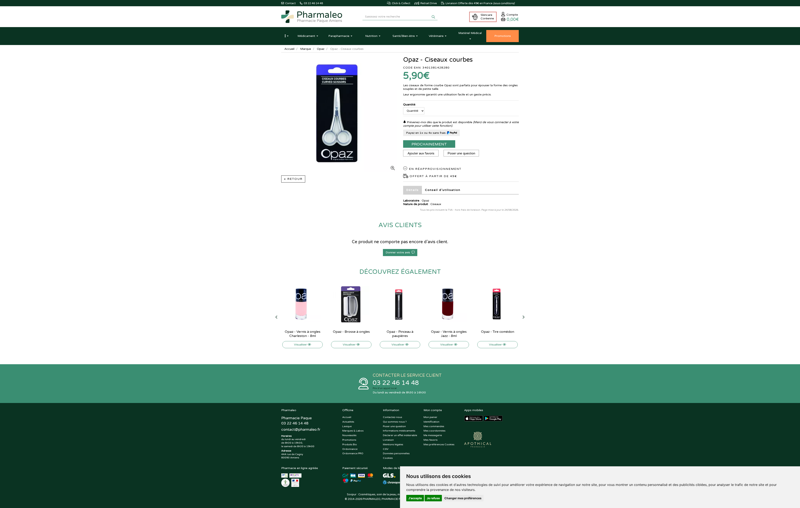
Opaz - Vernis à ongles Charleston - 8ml (302, 334)
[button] (286, 36)
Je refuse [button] (433, 498)
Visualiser (301, 344)
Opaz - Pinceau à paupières (400, 334)
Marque (305, 49)
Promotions (349, 439)
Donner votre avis (399, 252)
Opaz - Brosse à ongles (351, 332)
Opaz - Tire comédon (497, 332)
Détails (412, 190)
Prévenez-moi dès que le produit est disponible (439, 122)
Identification (431, 421)
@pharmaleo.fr (300, 429)
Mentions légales (393, 444)
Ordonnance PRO (352, 453)
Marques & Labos (353, 430)
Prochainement (429, 144)
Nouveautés (349, 435)
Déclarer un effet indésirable (400, 435)
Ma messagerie (433, 435)
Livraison (388, 439)
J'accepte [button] (415, 498)
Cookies (388, 458)
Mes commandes (434, 426)
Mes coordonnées (434, 430)
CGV (385, 449)
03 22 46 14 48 (396, 383)
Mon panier (430, 417)
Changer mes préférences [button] (462, 498)
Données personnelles (396, 453)
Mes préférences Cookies (439, 444)
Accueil (289, 49)
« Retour (293, 179)
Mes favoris (431, 439)
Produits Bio (349, 444)
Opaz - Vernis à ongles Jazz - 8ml (449, 334)
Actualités (348, 421)
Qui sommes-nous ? (395, 421)
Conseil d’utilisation (442, 190)
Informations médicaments (399, 430)
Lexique (347, 426)
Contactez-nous (392, 417)
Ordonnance (350, 449)
